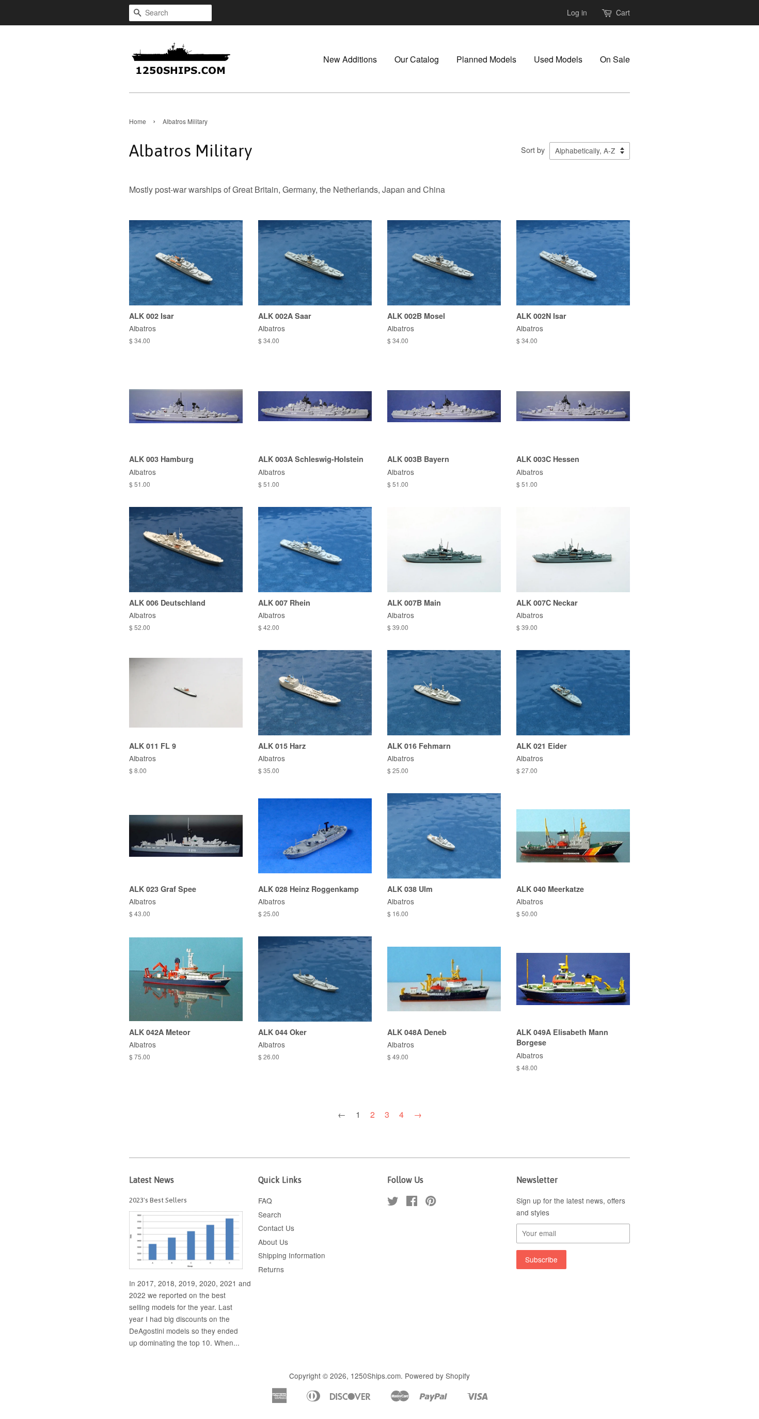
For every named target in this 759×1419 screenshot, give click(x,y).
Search (269, 1214)
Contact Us (276, 1228)
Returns (271, 1269)
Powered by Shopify (437, 1375)
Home (137, 121)
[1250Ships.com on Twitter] (393, 1202)
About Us (273, 1242)
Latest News (151, 1179)
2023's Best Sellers (158, 1200)
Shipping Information (291, 1255)
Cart (623, 12)
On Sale (615, 59)
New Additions (350, 59)
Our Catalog (416, 59)
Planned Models (486, 59)
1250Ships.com (376, 1375)
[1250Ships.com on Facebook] (412, 1202)
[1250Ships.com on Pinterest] (430, 1202)
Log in (577, 12)
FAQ (265, 1200)
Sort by (533, 149)
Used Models (558, 59)
